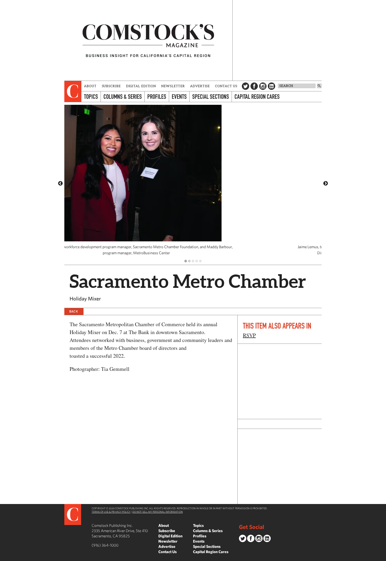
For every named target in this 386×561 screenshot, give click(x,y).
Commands (4, 557)
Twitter (245, 86)
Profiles (156, 96)
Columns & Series (122, 96)
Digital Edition (141, 86)
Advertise (200, 86)
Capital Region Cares (257, 96)
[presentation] (72, 91)
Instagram (263, 86)
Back (73, 311)
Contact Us (226, 86)
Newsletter (173, 86)
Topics (91, 96)
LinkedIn (271, 86)
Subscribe (111, 86)
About (90, 86)
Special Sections (210, 96)
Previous (60, 183)
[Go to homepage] (148, 40)
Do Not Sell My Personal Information (157, 511)
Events (179, 96)
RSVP (249, 335)
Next (325, 183)
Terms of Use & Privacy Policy (111, 511)
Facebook (254, 86)
